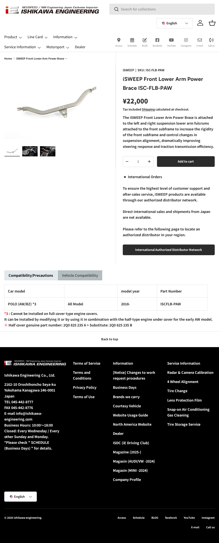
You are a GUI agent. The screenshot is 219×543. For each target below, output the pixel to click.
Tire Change (177, 390)
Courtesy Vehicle (127, 405)
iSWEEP (128, 70)
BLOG (145, 45)
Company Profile (127, 479)
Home (8, 58)
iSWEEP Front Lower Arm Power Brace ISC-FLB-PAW (41, 58)
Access (118, 45)
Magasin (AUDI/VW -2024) (134, 461)
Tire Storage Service (183, 424)
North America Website (132, 424)
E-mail (200, 45)
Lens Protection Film (184, 400)
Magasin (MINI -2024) (130, 470)
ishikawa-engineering (27, 517)
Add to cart (186, 161)
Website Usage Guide (130, 415)
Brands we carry (126, 396)
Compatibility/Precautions (31, 275)
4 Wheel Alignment (182, 381)
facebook (157, 45)
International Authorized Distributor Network (168, 249)
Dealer (80, 46)
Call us (211, 45)
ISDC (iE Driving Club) (131, 442)
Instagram (186, 45)
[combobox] (162, 9)
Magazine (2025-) (127, 451)
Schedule (132, 45)
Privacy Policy (84, 387)
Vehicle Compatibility (80, 275)
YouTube (171, 45)
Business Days (124, 387)
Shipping (148, 109)
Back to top (109, 339)
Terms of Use (84, 396)
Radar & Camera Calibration (190, 372)
